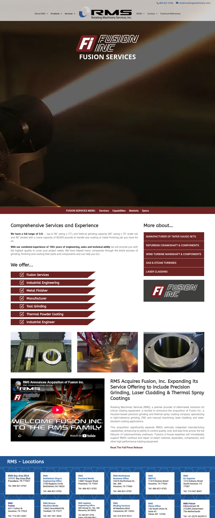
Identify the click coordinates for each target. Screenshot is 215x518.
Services (69, 13)
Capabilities (119, 211)
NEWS (139, 13)
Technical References (170, 13)
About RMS (40, 13)
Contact (151, 13)
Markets (134, 211)
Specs (145, 211)
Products (55, 13)
